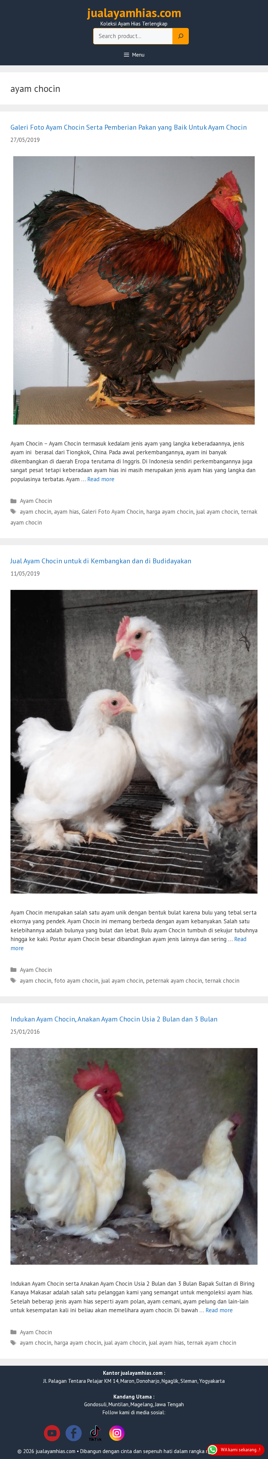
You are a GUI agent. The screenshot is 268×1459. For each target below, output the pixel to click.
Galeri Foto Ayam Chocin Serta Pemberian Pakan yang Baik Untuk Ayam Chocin (128, 127)
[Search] (181, 36)
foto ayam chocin (76, 980)
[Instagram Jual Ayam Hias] (117, 1434)
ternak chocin (222, 980)
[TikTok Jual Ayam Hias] (95, 1434)
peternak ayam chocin (174, 980)
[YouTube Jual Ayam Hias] (52, 1434)
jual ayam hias (166, 1342)
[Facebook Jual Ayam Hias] (73, 1434)
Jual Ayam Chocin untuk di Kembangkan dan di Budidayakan (100, 560)
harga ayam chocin (169, 511)
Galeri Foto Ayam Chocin (112, 511)
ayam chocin (35, 511)
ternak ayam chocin (211, 1342)
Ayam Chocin (36, 501)
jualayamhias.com (134, 13)
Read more (100, 479)
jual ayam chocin (217, 511)
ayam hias (66, 511)
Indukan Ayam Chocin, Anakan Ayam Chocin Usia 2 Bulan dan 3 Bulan (113, 1019)
